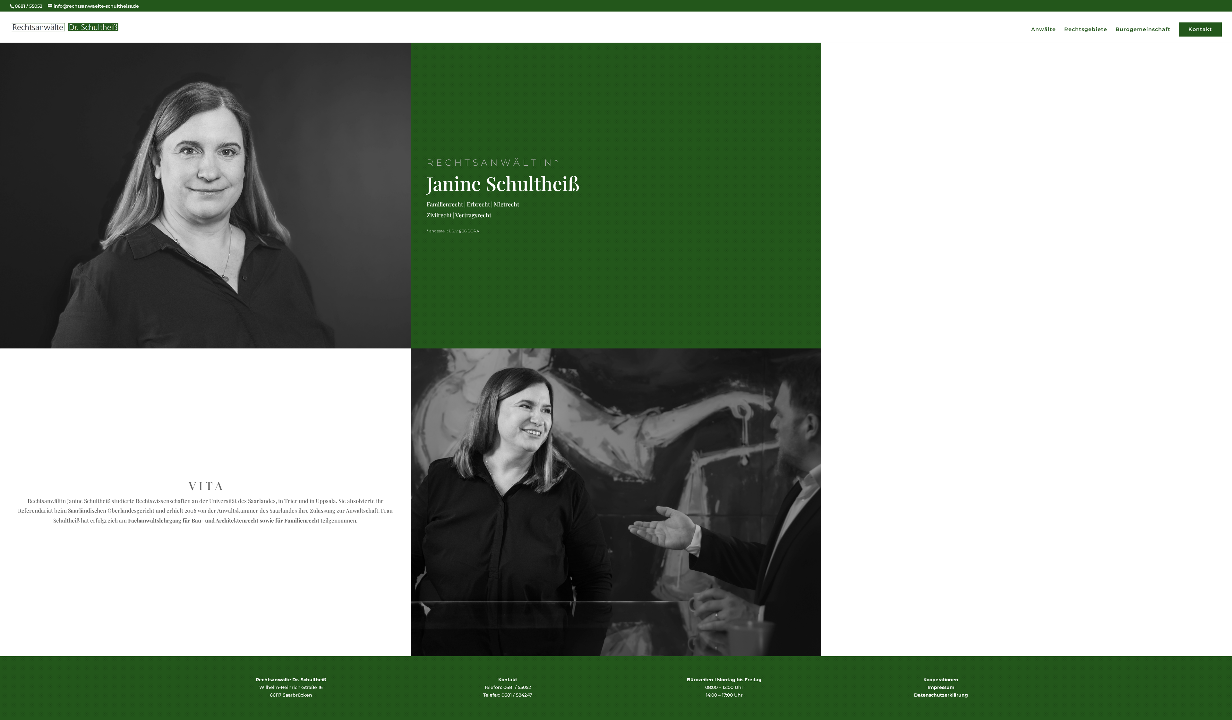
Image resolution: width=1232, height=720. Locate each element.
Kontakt (1200, 29)
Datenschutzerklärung (941, 695)
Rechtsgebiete (1085, 29)
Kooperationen (940, 679)
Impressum (941, 687)
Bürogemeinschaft (1143, 29)
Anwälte (1043, 29)
